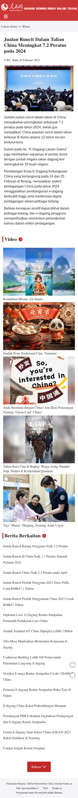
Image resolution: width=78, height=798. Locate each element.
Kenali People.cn (63, 783)
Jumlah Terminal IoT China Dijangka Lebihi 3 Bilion (38, 631)
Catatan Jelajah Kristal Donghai (24, 748)
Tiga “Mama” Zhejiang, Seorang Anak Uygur (33, 525)
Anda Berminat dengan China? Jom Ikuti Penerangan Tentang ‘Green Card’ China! (38, 409)
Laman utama (9, 26)
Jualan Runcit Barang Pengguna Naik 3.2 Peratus (35, 546)
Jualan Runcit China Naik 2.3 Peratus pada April (35, 572)
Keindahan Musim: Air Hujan (22, 299)
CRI (7, 60)
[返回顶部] (72, 675)
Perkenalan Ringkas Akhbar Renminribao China (30, 783)
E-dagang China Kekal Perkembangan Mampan (34, 705)
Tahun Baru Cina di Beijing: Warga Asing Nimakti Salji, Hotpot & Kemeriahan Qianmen (36, 468)
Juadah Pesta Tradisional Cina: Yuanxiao (30, 353)
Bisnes (26, 26)
